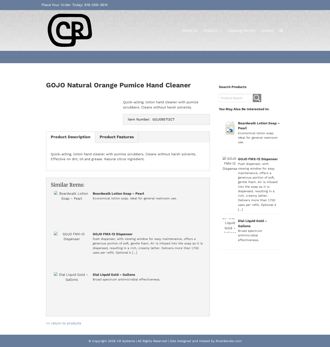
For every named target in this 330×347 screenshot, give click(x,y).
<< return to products (63, 323)
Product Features (117, 137)
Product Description (70, 137)
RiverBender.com (229, 341)
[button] (281, 30)
